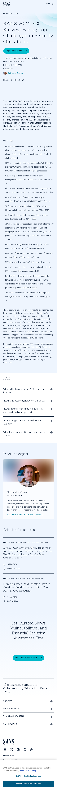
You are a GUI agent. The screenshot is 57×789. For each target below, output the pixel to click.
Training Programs (13, 716)
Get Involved (10, 724)
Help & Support (11, 708)
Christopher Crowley (15, 73)
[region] (28, 774)
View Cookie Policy (28, 770)
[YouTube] (18, 749)
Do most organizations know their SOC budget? (22, 422)
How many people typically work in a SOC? (24, 400)
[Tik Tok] (31, 749)
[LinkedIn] (5, 749)
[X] (11, 749)
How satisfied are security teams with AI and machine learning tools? (23, 410)
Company (7, 701)
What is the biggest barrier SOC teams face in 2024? (24, 391)
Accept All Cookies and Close (28, 784)
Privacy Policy (8, 756)
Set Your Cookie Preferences (28, 776)
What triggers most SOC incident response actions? (24, 434)
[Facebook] (25, 749)
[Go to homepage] (6, 4)
